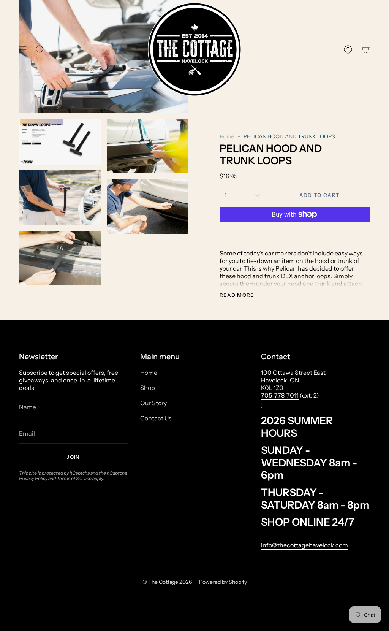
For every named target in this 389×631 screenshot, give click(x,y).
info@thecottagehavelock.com (304, 545)
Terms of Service (74, 478)
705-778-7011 (280, 395)
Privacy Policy (33, 478)
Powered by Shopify (223, 582)
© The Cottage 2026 (167, 582)
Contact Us (156, 418)
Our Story (153, 403)
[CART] (365, 49)
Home (227, 136)
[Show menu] (22, 49)
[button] (40, 49)
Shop (147, 388)
